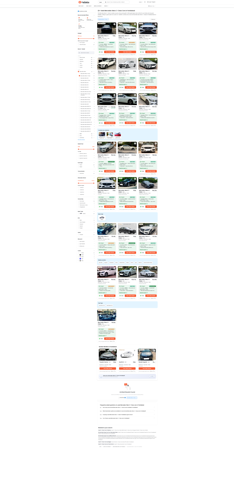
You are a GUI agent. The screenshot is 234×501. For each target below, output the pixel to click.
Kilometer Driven (82, 177)
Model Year (80, 143)
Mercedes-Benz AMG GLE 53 (86, 124)
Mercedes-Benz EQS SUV (85, 126)
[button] (106, 45)
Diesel (81, 166)
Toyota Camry (105, 362)
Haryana (81, 224)
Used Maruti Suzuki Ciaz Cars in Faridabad (129, 437)
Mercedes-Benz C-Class (85, 75)
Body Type (80, 211)
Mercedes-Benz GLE (84, 78)
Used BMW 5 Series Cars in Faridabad (113, 437)
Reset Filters (122, 397)
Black (82, 254)
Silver (82, 256)
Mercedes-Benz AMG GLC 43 (86, 122)
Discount (80, 239)
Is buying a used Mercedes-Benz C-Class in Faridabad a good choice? (116, 414)
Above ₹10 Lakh (83, 44)
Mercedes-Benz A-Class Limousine (85, 95)
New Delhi (100, 262)
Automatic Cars (102, 137)
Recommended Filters (83, 15)
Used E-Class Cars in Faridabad (124, 432)
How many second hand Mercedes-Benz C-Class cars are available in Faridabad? (119, 407)
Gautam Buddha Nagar (148, 262)
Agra (136, 262)
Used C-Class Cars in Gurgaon (130, 430)
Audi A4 (122, 362)
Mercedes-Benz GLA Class (86, 91)
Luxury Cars (118, 137)
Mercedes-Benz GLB (84, 104)
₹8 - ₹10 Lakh (82, 42)
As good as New (110, 137)
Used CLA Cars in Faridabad (150, 432)
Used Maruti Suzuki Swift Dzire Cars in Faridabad (120, 438)
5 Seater (81, 234)
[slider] (78, 38)
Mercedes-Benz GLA (85, 87)
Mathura (140, 262)
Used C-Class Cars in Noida (142, 430)
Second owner (82, 203)
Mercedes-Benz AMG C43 (86, 131)
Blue (82, 258)
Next (115, 28)
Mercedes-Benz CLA (85, 89)
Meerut (127, 262)
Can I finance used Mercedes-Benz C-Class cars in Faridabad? (114, 418)
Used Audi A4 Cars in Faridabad (144, 437)
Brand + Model (81, 49)
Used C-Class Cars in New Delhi (117, 430)
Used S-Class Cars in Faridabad (137, 432)
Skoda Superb (144, 362)
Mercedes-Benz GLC (85, 82)
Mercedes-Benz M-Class (85, 115)
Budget (79, 33)
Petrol (81, 164)
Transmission (81, 171)
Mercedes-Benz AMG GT (85, 113)
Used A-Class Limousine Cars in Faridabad (106, 433)
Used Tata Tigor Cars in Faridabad (137, 438)
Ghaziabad (111, 262)
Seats (79, 232)
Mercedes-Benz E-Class (85, 73)
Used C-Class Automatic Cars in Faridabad (122, 444)
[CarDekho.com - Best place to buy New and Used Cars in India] (84, 2)
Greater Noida (121, 262)
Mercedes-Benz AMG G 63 (86, 108)
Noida (116, 262)
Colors (79, 250)
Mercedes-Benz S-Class (85, 80)
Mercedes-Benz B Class (85, 99)
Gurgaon (106, 262)
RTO (79, 218)
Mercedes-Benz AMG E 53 (86, 106)
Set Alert (152, 376)
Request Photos (128, 355)
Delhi (81, 220)
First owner (82, 201)
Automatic (82, 173)
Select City (152, 6)
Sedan (84, 213)
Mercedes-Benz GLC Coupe (86, 117)
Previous (98, 28)
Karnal (132, 262)
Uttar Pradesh (82, 222)
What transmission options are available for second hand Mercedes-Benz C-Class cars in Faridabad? (123, 411)
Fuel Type (80, 162)
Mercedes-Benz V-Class (85, 97)
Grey (82, 260)
